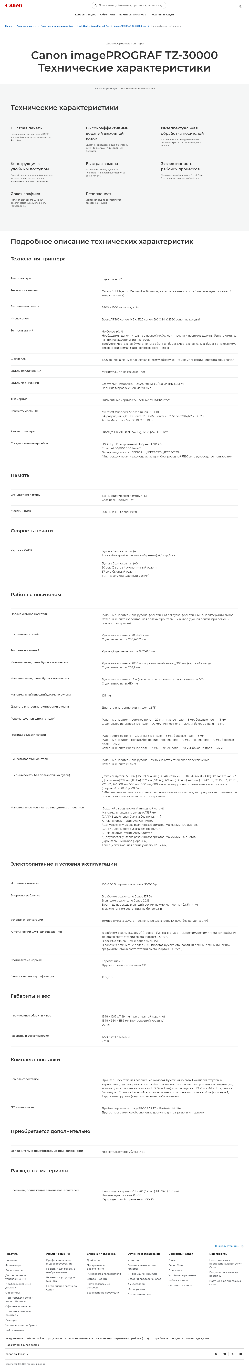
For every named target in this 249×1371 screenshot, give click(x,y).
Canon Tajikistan (15, 1354)
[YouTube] (241, 1354)
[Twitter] (232, 1354)
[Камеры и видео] (97, 14)
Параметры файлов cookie (22, 1344)
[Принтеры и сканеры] (148, 14)
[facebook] (216, 1354)
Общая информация (106, 88)
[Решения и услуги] (175, 14)
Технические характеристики (138, 88)
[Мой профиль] (241, 6)
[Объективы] (116, 14)
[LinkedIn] (224, 1354)
